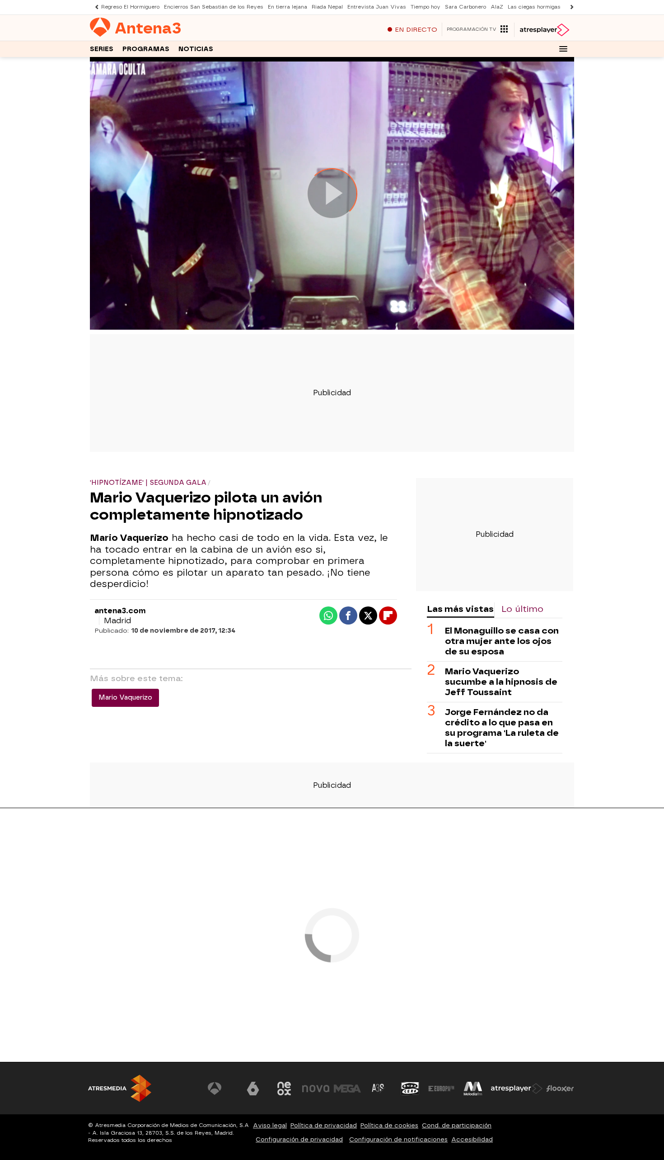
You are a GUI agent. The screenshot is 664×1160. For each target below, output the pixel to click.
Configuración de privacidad (299, 1139)
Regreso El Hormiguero (130, 7)
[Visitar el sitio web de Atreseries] (378, 1088)
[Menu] (563, 49)
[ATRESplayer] (544, 30)
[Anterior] (94, 7)
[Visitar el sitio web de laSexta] (253, 1088)
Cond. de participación (456, 1125)
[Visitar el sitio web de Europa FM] (441, 1088)
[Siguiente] (569, 7)
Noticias (195, 49)
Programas (145, 49)
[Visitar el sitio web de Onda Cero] (410, 1088)
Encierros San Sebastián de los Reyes (213, 7)
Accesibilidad (472, 1139)
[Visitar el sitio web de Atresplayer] (516, 1088)
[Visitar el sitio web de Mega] (347, 1088)
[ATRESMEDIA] (119, 1088)
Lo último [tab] (522, 609)
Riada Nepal (327, 7)
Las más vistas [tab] (460, 609)
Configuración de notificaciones (398, 1139)
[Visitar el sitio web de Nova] (315, 1088)
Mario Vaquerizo (125, 697)
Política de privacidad (323, 1125)
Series (101, 49)
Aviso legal (270, 1125)
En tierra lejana (287, 7)
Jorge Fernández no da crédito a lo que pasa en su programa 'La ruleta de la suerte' (502, 727)
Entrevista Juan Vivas (376, 7)
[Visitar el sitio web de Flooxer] (560, 1088)
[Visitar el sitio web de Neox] (284, 1088)
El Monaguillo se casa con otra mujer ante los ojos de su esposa (502, 641)
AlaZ (497, 7)
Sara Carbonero (465, 7)
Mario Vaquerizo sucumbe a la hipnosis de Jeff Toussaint (501, 681)
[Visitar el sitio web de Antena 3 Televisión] (221, 1088)
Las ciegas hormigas (534, 7)
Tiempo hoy (425, 7)
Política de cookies (389, 1125)
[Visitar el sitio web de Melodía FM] (472, 1088)
